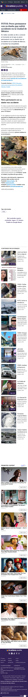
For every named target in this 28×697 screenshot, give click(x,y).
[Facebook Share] (7, 70)
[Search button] (26, 6)
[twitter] (9, 654)
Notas (4, 211)
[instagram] (12, 654)
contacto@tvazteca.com (19, 667)
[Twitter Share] (2, 70)
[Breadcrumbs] (2, 13)
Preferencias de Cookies (16, 675)
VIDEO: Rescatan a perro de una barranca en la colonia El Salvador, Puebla (11, 84)
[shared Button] (4, 70)
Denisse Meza (9, 67)
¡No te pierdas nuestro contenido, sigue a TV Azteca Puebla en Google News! (14, 220)
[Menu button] (1, 6)
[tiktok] (14, 654)
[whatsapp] (19, 653)
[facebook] (17, 654)
